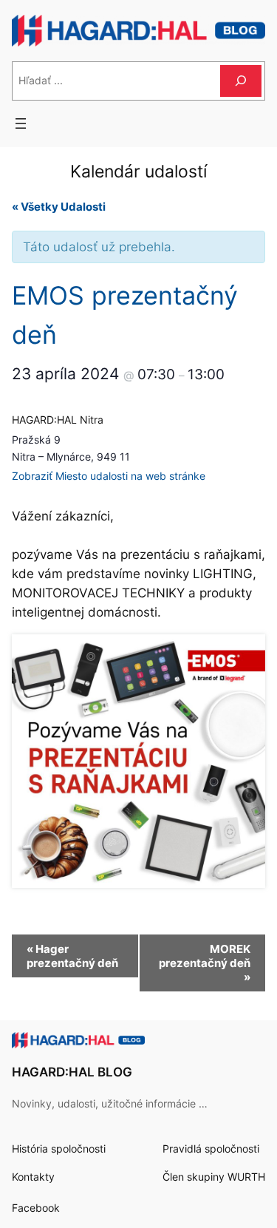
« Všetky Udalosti (59, 207)
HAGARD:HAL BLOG (72, 1072)
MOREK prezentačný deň (204, 963)
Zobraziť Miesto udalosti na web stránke (108, 475)
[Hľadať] (240, 81)
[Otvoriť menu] (21, 123)
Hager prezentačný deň (72, 956)
